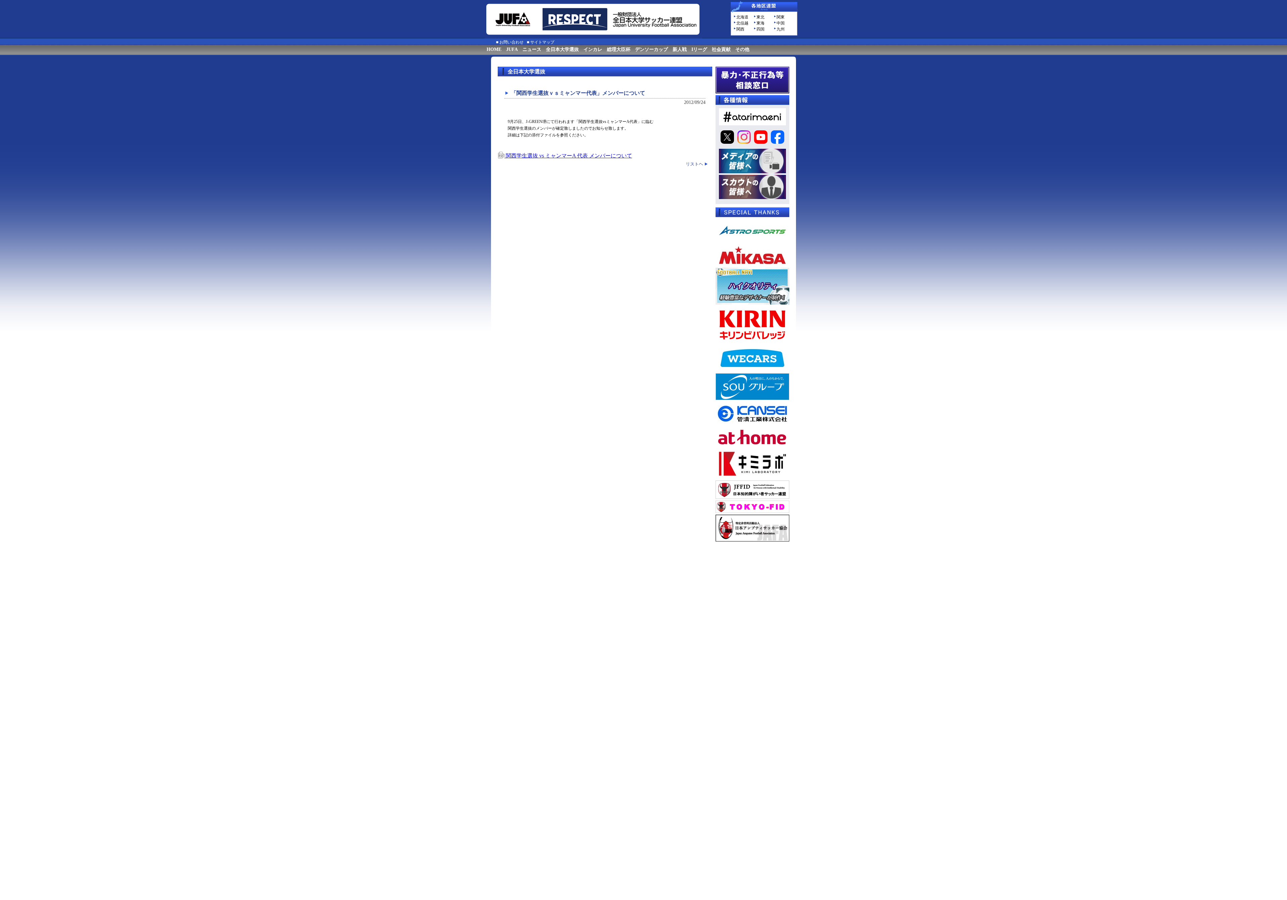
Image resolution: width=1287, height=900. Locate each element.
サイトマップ (542, 42)
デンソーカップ (651, 49)
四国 (760, 29)
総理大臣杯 (618, 49)
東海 (760, 23)
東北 (760, 17)
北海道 (742, 17)
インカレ (593, 49)
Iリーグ (699, 49)
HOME (494, 49)
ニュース (532, 49)
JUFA (512, 49)
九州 (781, 29)
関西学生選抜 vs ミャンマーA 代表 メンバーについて (568, 155)
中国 (781, 23)
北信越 (742, 23)
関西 (740, 29)
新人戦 (680, 49)
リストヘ (694, 164)
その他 (742, 49)
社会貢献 (721, 49)
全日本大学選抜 (562, 49)
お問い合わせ (511, 42)
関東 (781, 17)
